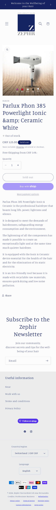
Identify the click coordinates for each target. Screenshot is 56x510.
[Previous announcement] (5, 5)
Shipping (20, 147)
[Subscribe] (47, 361)
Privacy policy (15, 501)
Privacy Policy (13, 408)
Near (8, 386)
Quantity (7, 158)
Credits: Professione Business (21, 496)
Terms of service (29, 501)
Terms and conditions (17, 401)
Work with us (12, 393)
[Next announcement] (51, 5)
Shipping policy (43, 501)
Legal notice (38, 505)
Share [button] (8, 295)
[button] (6, 24)
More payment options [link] (28, 194)
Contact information (23, 505)
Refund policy (43, 496)
